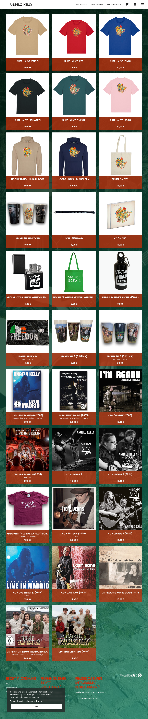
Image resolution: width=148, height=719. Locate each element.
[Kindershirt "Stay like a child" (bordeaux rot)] (27, 508)
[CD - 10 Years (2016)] (74, 508)
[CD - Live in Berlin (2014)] (27, 449)
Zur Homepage (114, 4)
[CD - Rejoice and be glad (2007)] (120, 567)
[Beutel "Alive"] (120, 154)
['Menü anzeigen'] (142, 4)
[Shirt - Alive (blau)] (120, 36)
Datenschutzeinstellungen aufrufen (26, 701)
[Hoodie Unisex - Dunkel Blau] (74, 154)
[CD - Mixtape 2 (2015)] (120, 508)
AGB (8, 683)
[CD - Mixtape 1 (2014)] (120, 449)
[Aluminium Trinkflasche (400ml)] (120, 272)
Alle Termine (81, 4)
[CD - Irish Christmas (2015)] (74, 626)
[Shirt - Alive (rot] (74, 36)
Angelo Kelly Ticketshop (21, 4)
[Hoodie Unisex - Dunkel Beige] (27, 154)
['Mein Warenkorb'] (127, 4)
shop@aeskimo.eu (89, 698)
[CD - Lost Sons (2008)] (74, 567)
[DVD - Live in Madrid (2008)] (27, 390)
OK (36, 706)
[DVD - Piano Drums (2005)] (74, 390)
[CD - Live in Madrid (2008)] (27, 567)
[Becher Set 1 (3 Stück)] (120, 331)
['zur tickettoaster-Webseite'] (131, 675)
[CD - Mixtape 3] (74, 449)
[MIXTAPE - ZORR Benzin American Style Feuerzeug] (27, 272)
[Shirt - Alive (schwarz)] (27, 95)
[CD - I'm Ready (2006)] (120, 390)
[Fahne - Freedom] (27, 331)
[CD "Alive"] (120, 213)
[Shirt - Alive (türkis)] (74, 95)
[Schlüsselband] (74, 213)
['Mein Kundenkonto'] (135, 4)
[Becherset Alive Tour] (27, 213)
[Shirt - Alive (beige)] (27, 36)
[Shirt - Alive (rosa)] (120, 95)
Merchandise (97, 4)
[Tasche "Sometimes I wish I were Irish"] (74, 272)
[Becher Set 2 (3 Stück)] (74, 331)
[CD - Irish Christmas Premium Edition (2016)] (27, 626)
